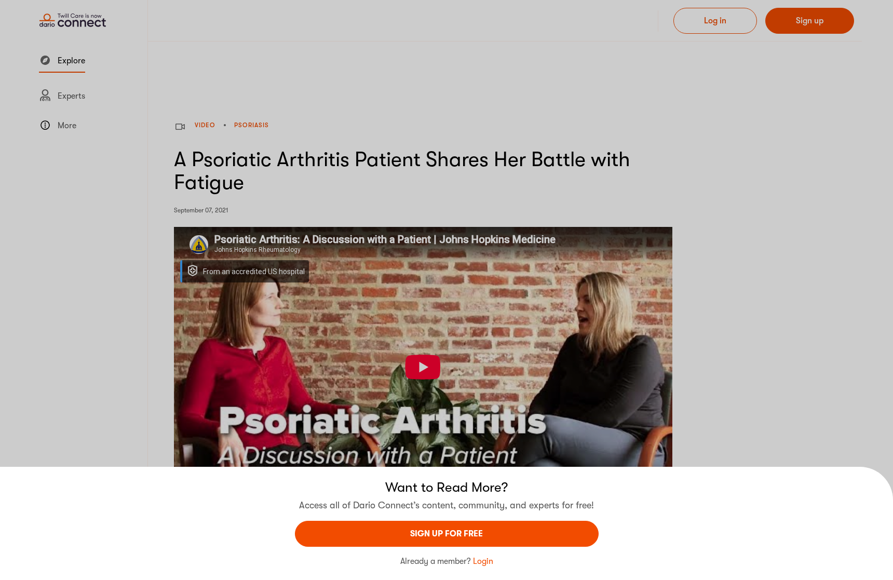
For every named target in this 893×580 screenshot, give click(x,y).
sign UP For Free (446, 533)
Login (483, 561)
